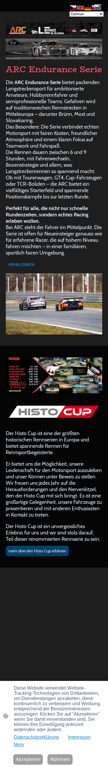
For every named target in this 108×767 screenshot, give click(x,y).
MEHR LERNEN (21, 264)
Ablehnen (60, 759)
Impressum (79, 737)
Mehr (19, 744)
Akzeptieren (28, 759)
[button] (73, 7)
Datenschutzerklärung (36, 737)
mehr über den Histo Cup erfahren (37, 551)
